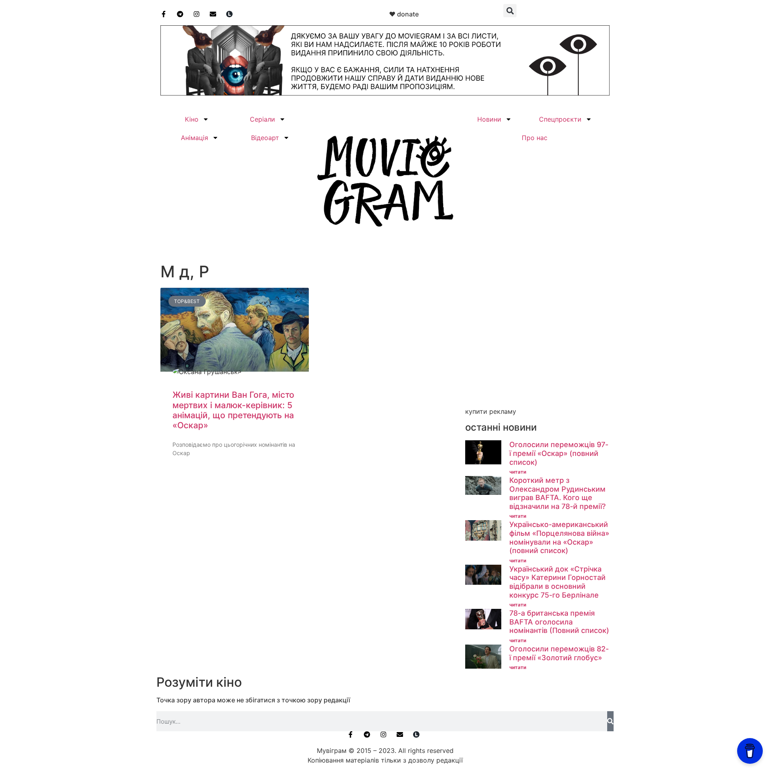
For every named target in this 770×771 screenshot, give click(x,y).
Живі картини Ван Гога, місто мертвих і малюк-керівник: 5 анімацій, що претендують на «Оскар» (233, 410)
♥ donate (404, 14)
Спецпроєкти (560, 119)
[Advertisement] (537, 348)
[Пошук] (610, 721)
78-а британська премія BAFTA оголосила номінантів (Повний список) (559, 622)
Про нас (534, 138)
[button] (510, 10)
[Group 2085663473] (385, 93)
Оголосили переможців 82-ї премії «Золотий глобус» (559, 653)
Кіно (192, 119)
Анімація (194, 138)
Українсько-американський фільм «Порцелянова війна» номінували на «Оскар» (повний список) (559, 537)
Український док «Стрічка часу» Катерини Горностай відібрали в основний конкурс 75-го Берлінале (557, 582)
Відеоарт (265, 138)
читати (517, 472)
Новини (489, 119)
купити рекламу (490, 411)
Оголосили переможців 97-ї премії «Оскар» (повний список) (558, 453)
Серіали (262, 119)
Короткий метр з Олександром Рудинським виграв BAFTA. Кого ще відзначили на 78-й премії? (557, 493)
